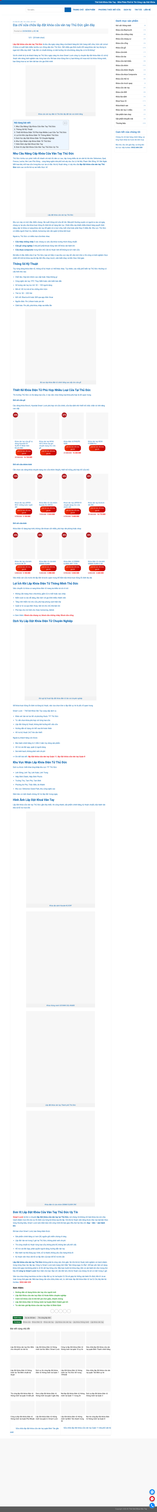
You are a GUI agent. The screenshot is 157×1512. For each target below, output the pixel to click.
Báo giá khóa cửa (63, 1490)
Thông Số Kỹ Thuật (24, 129)
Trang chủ (78, 10)
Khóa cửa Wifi (121, 92)
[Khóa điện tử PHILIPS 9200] (73, 425)
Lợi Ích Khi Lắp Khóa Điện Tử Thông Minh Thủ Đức (37, 135)
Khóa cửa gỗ (121, 48)
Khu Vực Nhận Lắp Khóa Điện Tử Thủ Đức (33, 141)
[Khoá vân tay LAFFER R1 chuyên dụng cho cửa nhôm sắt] (73, 487)
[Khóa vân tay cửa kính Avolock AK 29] (24, 545)
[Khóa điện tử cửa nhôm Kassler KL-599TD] (48, 487)
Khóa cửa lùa (121, 57)
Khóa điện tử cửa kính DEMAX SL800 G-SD (96, 563)
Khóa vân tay (49, 1322)
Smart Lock (18, 1217)
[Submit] (68, 9)
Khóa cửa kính (121, 52)
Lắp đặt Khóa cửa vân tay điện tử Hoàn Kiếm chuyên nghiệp (40, 1295)
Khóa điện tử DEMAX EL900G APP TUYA (71, 563)
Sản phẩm (90, 10)
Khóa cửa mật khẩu (123, 61)
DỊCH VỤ (127, 10)
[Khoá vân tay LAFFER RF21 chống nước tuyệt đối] (24, 487)
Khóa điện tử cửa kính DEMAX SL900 (47, 563)
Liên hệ (147, 10)
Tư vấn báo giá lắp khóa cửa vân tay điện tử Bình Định (38, 1305)
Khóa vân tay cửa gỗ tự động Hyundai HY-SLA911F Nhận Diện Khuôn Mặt (24, 445)
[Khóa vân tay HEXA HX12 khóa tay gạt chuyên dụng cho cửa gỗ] (48, 425)
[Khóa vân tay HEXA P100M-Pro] (97, 425)
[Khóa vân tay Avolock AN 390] (97, 487)
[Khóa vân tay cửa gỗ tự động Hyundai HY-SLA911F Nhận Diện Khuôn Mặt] (24, 425)
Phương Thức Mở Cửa (109, 10)
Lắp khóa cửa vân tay (63, 1322)
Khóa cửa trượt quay (124, 83)
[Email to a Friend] (61, 1311)
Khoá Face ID (121, 101)
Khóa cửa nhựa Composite (126, 74)
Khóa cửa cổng (122, 43)
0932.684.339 (136, 147)
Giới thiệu (60, 1487)
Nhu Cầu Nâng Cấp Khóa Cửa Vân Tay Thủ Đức (36, 126)
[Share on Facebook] (52, 1311)
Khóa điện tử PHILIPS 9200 (72, 443)
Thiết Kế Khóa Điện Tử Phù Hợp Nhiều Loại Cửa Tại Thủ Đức (41, 132)
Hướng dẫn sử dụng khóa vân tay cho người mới (35, 1292)
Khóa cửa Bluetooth (124, 30)
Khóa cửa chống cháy (124, 34)
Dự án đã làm (18, 22)
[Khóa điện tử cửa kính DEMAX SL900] (48, 545)
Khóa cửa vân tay (123, 88)
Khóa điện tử (37, 1322)
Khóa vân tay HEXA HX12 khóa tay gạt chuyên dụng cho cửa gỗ (47, 445)
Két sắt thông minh (123, 25)
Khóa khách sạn (122, 105)
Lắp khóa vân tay (97, 1322)
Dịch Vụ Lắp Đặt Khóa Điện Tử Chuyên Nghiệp (35, 138)
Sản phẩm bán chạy (123, 114)
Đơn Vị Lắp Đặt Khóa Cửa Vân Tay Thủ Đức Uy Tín (37, 147)
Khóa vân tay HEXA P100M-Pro (95, 443)
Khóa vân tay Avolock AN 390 (96, 504)
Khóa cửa (26, 1322)
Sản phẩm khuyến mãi (124, 119)
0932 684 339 (22, 1452)
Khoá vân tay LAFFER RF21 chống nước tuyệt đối (24, 505)
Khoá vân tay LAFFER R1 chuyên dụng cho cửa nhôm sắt (73, 505)
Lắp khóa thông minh (81, 1322)
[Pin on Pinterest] (65, 1311)
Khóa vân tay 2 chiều (124, 110)
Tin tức (138, 10)
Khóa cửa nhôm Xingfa (125, 70)
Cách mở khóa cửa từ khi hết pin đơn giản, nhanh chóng (39, 1299)
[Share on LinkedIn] (69, 1311)
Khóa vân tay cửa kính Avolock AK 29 (23, 563)
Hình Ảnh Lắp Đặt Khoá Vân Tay (29, 144)
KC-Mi (36, 31)
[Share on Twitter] (56, 1311)
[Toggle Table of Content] (64, 123)
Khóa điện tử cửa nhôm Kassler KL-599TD (48, 504)
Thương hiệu (121, 123)
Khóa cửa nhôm (122, 65)
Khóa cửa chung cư (123, 39)
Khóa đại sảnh (121, 96)
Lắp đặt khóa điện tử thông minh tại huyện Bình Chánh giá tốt (41, 1302)
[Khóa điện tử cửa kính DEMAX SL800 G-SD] (97, 545)
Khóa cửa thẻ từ (122, 79)
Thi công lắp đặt (29, 22)
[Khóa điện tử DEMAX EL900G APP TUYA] (73, 545)
